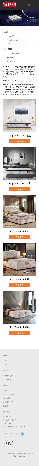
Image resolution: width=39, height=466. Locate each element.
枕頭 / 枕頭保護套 (13, 53)
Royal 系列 (11, 36)
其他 (8, 44)
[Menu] (33, 4)
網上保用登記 (8, 402)
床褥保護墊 (11, 57)
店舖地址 (6, 390)
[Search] (28, 4)
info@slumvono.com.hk (16, 426)
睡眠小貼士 (7, 379)
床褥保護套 (11, 61)
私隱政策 (6, 406)
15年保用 (6, 398)
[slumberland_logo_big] (16, 5)
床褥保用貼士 (8, 376)
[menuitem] (28, 5)
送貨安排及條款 (9, 394)
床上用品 (8, 49)
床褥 (6, 31)
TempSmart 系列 (13, 40)
